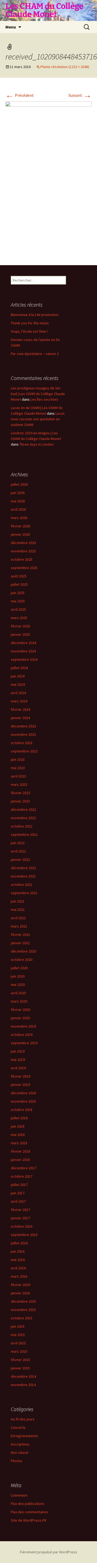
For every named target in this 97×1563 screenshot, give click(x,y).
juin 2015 (18, 1326)
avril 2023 (18, 776)
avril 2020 (18, 992)
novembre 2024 (23, 651)
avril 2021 (18, 917)
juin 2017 (18, 1193)
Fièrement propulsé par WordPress (48, 1552)
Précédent (19, 95)
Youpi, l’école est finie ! (29, 331)
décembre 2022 (23, 809)
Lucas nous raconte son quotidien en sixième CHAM (38, 419)
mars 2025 (19, 617)
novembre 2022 (23, 817)
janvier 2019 (20, 1084)
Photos (16, 1460)
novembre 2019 (23, 1026)
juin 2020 (18, 976)
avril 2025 (18, 609)
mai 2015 (18, 1334)
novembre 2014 (23, 1384)
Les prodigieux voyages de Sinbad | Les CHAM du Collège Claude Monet (38, 394)
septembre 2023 (24, 751)
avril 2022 (18, 851)
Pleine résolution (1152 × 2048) (64, 66)
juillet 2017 (19, 1184)
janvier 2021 (20, 942)
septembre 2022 (24, 834)
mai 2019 (18, 1059)
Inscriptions (20, 1444)
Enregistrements (24, 1435)
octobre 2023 (21, 742)
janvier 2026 (20, 534)
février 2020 (20, 1009)
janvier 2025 (20, 634)
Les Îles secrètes (44, 399)
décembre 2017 (23, 1168)
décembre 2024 (23, 642)
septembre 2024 (24, 659)
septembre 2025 (24, 567)
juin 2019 (18, 1051)
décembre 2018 (23, 1092)
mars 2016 (19, 1276)
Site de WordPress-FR (28, 1520)
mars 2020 (19, 1001)
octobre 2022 (21, 826)
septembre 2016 (24, 1234)
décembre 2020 (23, 951)
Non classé (19, 1452)
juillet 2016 (19, 1243)
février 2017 (20, 1209)
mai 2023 (18, 767)
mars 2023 (19, 784)
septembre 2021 (24, 892)
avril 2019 (18, 1067)
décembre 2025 (23, 542)
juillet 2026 (19, 484)
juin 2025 (18, 592)
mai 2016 (18, 1259)
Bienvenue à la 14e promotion (34, 314)
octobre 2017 (21, 1176)
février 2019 (20, 1076)
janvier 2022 (20, 859)
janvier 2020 (20, 1017)
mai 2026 (18, 501)
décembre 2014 (23, 1376)
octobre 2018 (21, 1109)
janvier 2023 (20, 801)
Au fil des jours (22, 1419)
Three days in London (36, 444)
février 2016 (20, 1284)
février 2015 (20, 1359)
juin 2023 (18, 759)
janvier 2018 (20, 1159)
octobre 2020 (21, 959)
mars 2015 (19, 1351)
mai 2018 (18, 1134)
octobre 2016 (21, 1226)
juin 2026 (18, 492)
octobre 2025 (21, 559)
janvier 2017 (20, 1218)
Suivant (80, 95)
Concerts (18, 1427)
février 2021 (20, 934)
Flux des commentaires (29, 1511)
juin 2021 (18, 901)
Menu (10, 27)
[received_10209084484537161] (48, 177)
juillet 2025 (19, 584)
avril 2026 (18, 509)
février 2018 (20, 1151)
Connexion (19, 1495)
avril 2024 (18, 692)
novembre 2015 (23, 1309)
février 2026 (20, 526)
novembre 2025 (23, 551)
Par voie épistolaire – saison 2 (35, 353)
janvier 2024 (20, 717)
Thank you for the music (30, 323)
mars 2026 (19, 517)
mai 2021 (18, 909)
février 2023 (20, 792)
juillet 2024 (19, 667)
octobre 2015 (21, 1318)
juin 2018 (18, 1126)
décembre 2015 (23, 1301)
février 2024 (20, 709)
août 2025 (18, 576)
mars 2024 (19, 701)
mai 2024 (18, 684)
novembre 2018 (23, 1101)
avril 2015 (18, 1343)
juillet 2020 (19, 967)
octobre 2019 (21, 1034)
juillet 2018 (19, 1118)
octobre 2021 (21, 884)
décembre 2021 (23, 867)
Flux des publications (27, 1503)
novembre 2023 (23, 734)
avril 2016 (18, 1268)
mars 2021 (19, 926)
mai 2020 (18, 984)
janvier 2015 (20, 1368)
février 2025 (20, 626)
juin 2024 (18, 676)
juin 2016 (18, 1251)
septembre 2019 (24, 1042)
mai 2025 (18, 601)
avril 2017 (18, 1201)
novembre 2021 (23, 876)
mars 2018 (19, 1143)
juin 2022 (18, 842)
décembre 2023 (23, 726)
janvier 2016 (20, 1293)
